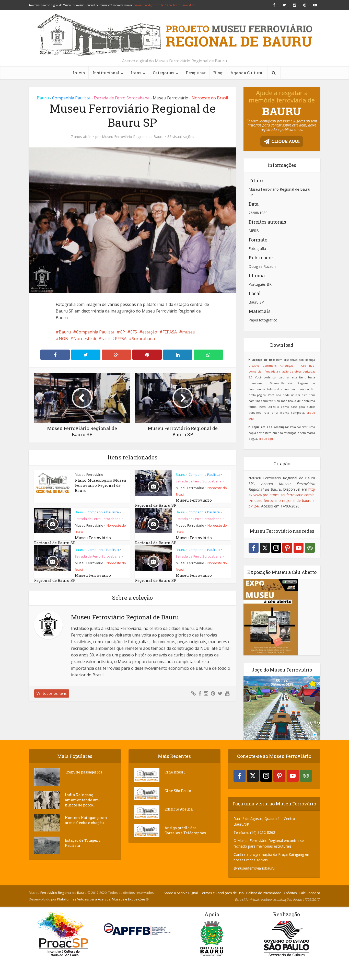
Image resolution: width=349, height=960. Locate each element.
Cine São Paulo (178, 790)
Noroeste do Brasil (210, 98)
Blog (218, 72)
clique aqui (266, 439)
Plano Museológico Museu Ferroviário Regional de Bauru (100, 485)
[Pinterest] (287, 548)
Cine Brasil (175, 772)
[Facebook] (254, 548)
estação (149, 332)
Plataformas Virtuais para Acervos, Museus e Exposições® (103, 899)
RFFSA (120, 338)
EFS (133, 332)
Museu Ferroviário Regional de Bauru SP (173, 503)
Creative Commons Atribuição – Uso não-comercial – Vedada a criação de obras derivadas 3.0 (282, 371)
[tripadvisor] (310, 548)
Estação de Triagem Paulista (82, 843)
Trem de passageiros (83, 772)
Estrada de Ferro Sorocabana (121, 98)
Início (79, 72)
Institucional (105, 72)
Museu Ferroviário (170, 98)
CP (122, 332)
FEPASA (169, 332)
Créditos (290, 892)
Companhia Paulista (71, 98)
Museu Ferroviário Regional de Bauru (133, 136)
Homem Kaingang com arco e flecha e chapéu (86, 820)
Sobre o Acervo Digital (181, 892)
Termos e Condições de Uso (148, 5)
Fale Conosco (309, 892)
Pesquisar (196, 72)
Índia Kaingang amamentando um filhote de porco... (82, 799)
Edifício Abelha (179, 809)
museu (188, 332)
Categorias (163, 72)
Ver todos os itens (52, 693)
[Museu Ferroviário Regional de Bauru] (174, 35)
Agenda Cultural (247, 72)
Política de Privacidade (182, 5)
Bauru (43, 98)
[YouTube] (299, 548)
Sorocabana (143, 338)
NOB (63, 338)
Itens (136, 72)
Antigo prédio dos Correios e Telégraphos (185, 830)
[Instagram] (276, 548)
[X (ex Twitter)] (265, 548)
